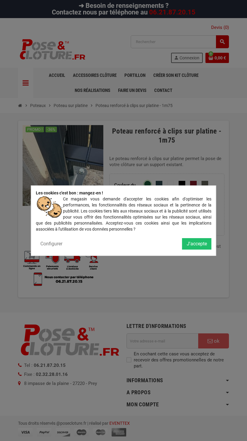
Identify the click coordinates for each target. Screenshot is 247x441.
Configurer (51, 244)
